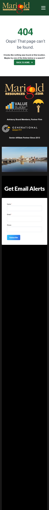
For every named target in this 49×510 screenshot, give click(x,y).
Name (9, 204)
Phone (9, 225)
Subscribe (13, 237)
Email (9, 214)
